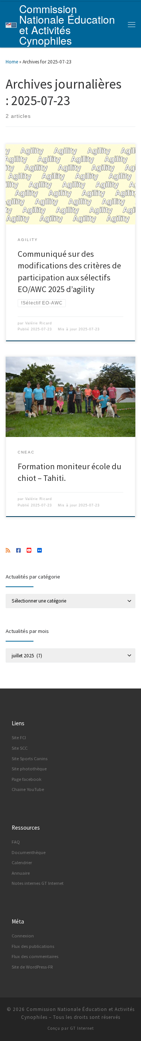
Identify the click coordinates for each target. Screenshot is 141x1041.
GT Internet (82, 1028)
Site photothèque (29, 768)
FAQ (16, 842)
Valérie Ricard (38, 323)
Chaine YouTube (28, 789)
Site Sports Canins (29, 758)
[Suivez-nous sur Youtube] (29, 551)
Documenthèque (28, 852)
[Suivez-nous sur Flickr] (39, 551)
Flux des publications (33, 946)
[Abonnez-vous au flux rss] (8, 551)
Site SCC (19, 748)
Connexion (23, 936)
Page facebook (26, 779)
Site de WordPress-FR (32, 967)
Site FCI (19, 737)
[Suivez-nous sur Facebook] (18, 551)
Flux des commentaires (35, 956)
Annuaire (21, 873)
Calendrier (22, 862)
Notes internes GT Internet (38, 883)
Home (12, 62)
